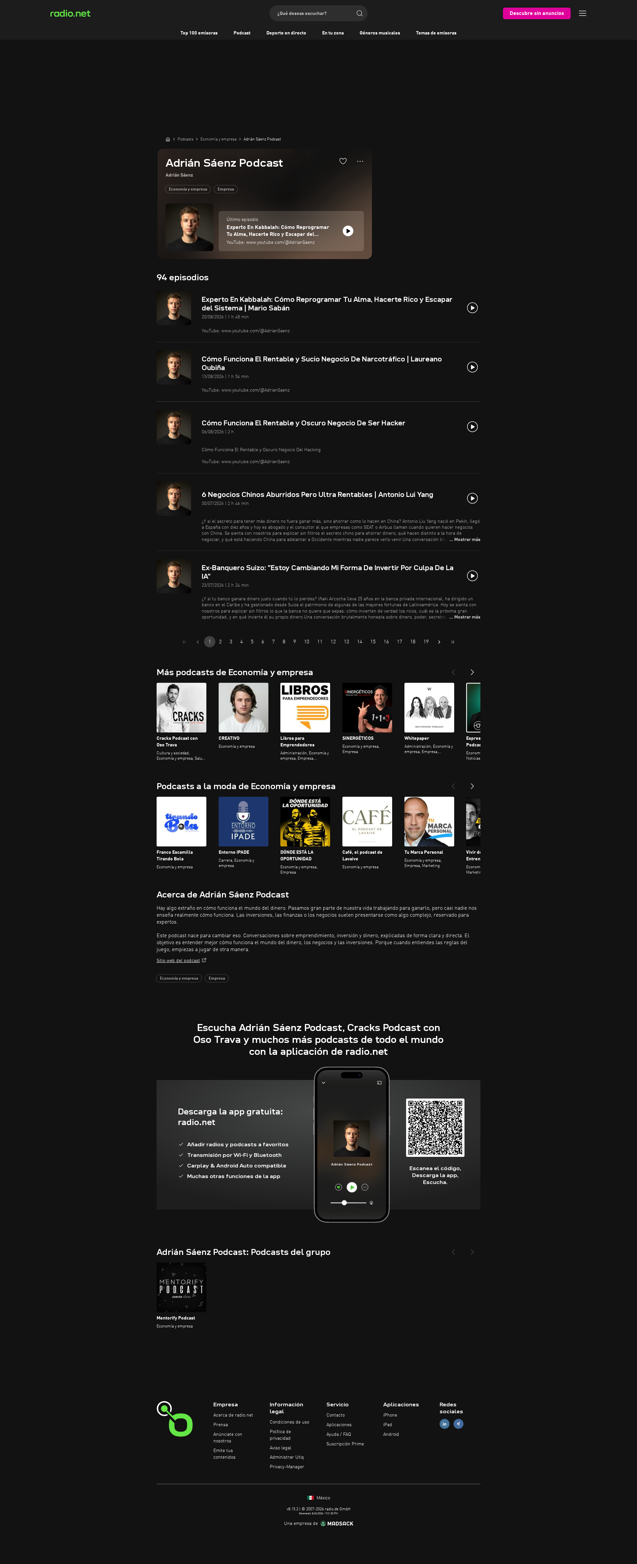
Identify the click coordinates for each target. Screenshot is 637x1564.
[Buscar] (360, 13)
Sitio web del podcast (178, 960)
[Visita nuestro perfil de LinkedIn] (444, 1424)
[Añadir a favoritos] (343, 161)
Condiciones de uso (289, 1422)
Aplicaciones (339, 1425)
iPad (387, 1425)
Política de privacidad (280, 1435)
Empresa (226, 189)
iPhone (390, 1415)
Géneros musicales (380, 33)
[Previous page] (197, 642)
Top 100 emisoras (199, 33)
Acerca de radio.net (233, 1415)
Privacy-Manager (287, 1467)
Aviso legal (280, 1448)
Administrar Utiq (287, 1457)
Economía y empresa (188, 189)
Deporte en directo (286, 33)
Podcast (242, 33)
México (322, 1498)
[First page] (184, 642)
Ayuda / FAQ (338, 1434)
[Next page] (439, 642)
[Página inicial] (168, 139)
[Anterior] (453, 669)
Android (391, 1434)
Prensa (220, 1425)
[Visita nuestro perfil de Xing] (458, 1424)
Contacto (335, 1415)
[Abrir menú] (583, 13)
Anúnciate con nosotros (227, 1437)
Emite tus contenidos (224, 1454)
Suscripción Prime (345, 1444)
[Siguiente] (472, 669)
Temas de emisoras (436, 33)
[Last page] (452, 642)
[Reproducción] (348, 231)
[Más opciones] (360, 161)
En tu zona (333, 33)
